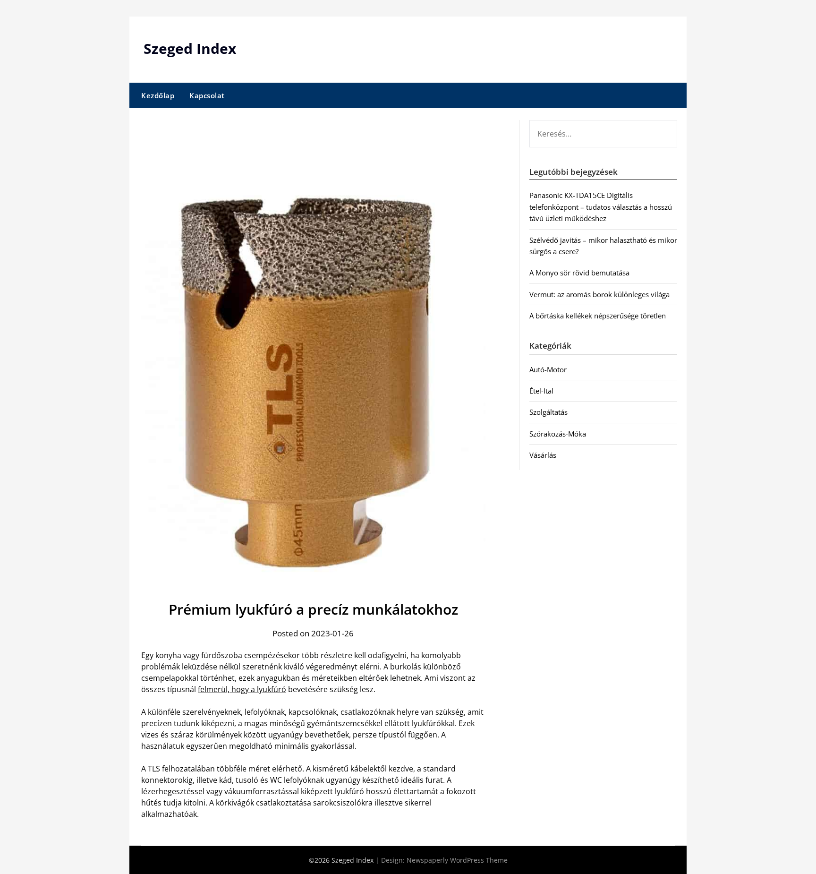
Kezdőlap (157, 95)
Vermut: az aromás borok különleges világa (599, 294)
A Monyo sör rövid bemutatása (579, 272)
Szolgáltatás (548, 412)
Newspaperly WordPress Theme (457, 860)
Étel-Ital (541, 390)
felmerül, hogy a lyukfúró (242, 689)
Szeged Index (190, 48)
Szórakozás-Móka (557, 433)
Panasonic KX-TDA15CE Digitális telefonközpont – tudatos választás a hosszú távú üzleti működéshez (600, 206)
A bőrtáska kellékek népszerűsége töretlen (597, 315)
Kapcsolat (207, 95)
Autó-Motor (548, 369)
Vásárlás (542, 455)
